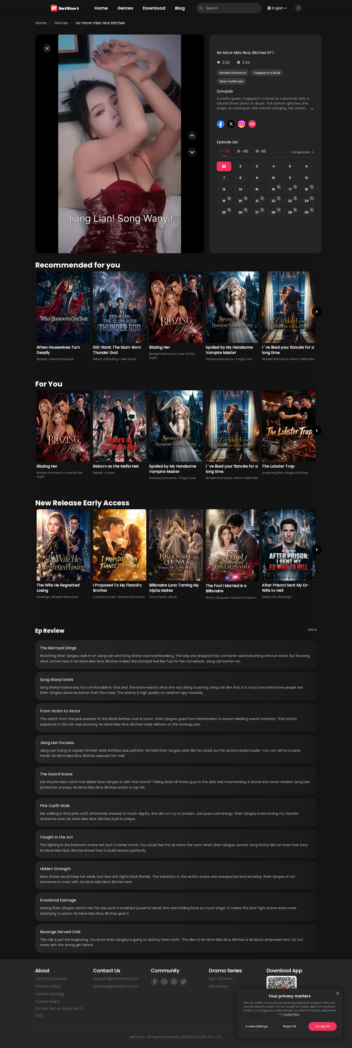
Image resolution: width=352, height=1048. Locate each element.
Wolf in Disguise (217, 598)
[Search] (201, 8)
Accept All (322, 1026)
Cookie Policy (292, 1014)
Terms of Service (51, 978)
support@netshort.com (115, 978)
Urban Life (269, 597)
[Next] (317, 312)
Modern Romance (233, 73)
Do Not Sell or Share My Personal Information (60, 1009)
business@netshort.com (116, 986)
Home (40, 23)
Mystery (42, 359)
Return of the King (105, 359)
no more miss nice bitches (100, 23)
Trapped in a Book (267, 73)
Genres (61, 23)
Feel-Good (128, 359)
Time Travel (157, 597)
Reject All (289, 1026)
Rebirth (98, 473)
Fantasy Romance (219, 359)
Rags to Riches (297, 473)
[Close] (337, 993)
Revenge (43, 597)
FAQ (39, 1015)
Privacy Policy (48, 986)
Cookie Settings (256, 1026)
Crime (109, 473)
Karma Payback (62, 359)
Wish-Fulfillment (231, 81)
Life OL (172, 597)
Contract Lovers (104, 597)
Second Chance (243, 598)
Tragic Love (243, 359)
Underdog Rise (273, 473)
